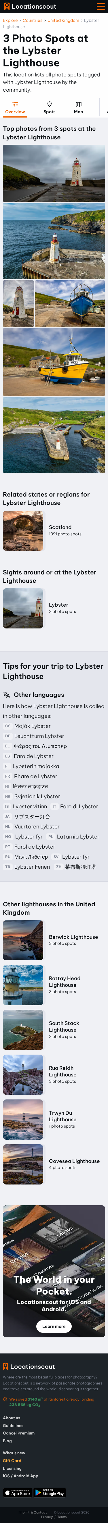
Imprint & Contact (33, 1512)
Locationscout (30, 6)
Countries (32, 20)
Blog (7, 1440)
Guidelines (13, 1425)
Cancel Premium (19, 1433)
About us (11, 1417)
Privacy (47, 1517)
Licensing (12, 1468)
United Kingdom (63, 20)
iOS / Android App (20, 1475)
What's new (14, 1452)
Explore (10, 20)
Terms (62, 1517)
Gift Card (12, 1460)
